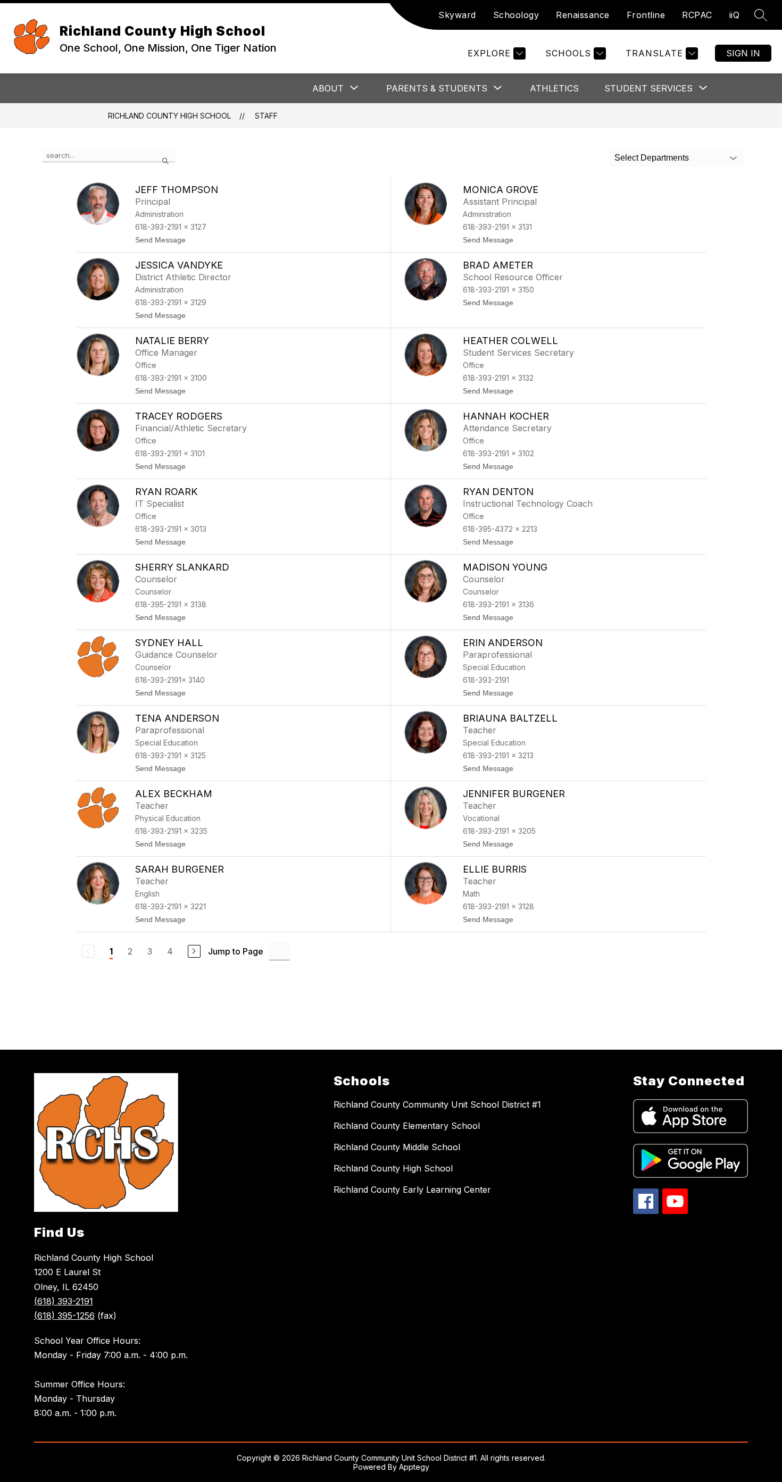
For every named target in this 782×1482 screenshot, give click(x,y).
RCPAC (697, 15)
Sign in (743, 53)
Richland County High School (169, 115)
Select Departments (651, 157)
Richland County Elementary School (407, 1125)
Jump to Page (235, 951)
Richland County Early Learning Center (412, 1189)
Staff (266, 115)
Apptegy (414, 1466)
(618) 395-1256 (64, 1315)
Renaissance (583, 15)
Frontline (646, 15)
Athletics (554, 88)
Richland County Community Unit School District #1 (437, 1104)
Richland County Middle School (397, 1147)
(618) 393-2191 (63, 1301)
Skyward (457, 15)
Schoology (516, 15)
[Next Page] (194, 951)
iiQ (734, 15)
